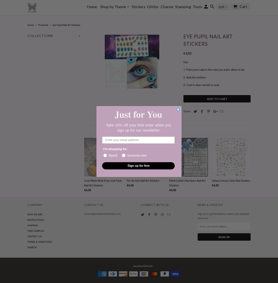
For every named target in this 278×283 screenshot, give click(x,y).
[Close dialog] (178, 109)
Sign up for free (138, 165)
